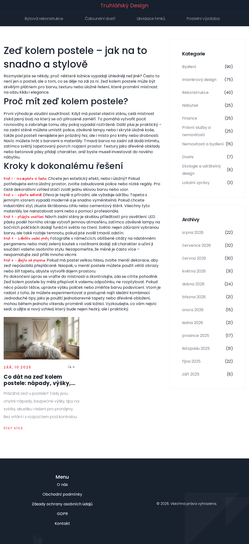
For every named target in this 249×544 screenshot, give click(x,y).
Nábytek (207, 105)
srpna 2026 (207, 232)
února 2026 (207, 310)
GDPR (62, 514)
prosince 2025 (207, 335)
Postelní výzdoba (203, 18)
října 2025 (207, 361)
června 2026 (207, 258)
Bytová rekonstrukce (44, 18)
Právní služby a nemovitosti (207, 131)
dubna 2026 (207, 284)
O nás (62, 484)
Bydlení (207, 67)
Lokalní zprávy (207, 182)
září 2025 (207, 374)
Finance (207, 118)
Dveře (207, 157)
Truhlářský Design (124, 5)
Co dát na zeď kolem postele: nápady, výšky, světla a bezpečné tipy (37, 380)
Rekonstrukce (207, 92)
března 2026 (207, 297)
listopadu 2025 (207, 348)
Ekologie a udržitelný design (207, 169)
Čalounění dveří (100, 18)
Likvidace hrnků (151, 18)
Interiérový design (207, 79)
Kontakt (62, 523)
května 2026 (207, 271)
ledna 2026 (207, 322)
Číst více (13, 428)
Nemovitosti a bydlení (207, 144)
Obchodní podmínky (62, 494)
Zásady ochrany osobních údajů (62, 504)
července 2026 (207, 245)
